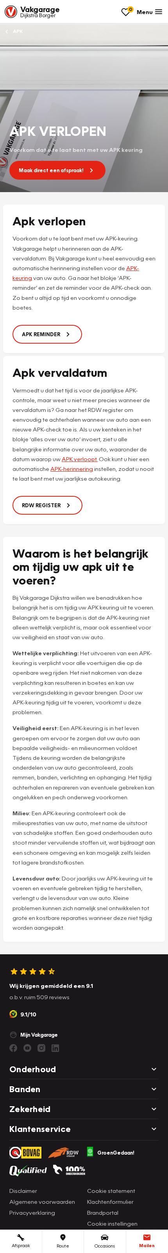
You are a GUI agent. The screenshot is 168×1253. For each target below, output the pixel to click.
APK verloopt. (80, 458)
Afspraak (21, 1245)
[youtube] (27, 1048)
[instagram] (41, 1048)
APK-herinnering (71, 468)
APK (17, 31)
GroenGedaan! (115, 1153)
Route (63, 1246)
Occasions (105, 1246)
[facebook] (13, 1048)
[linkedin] (55, 1048)
